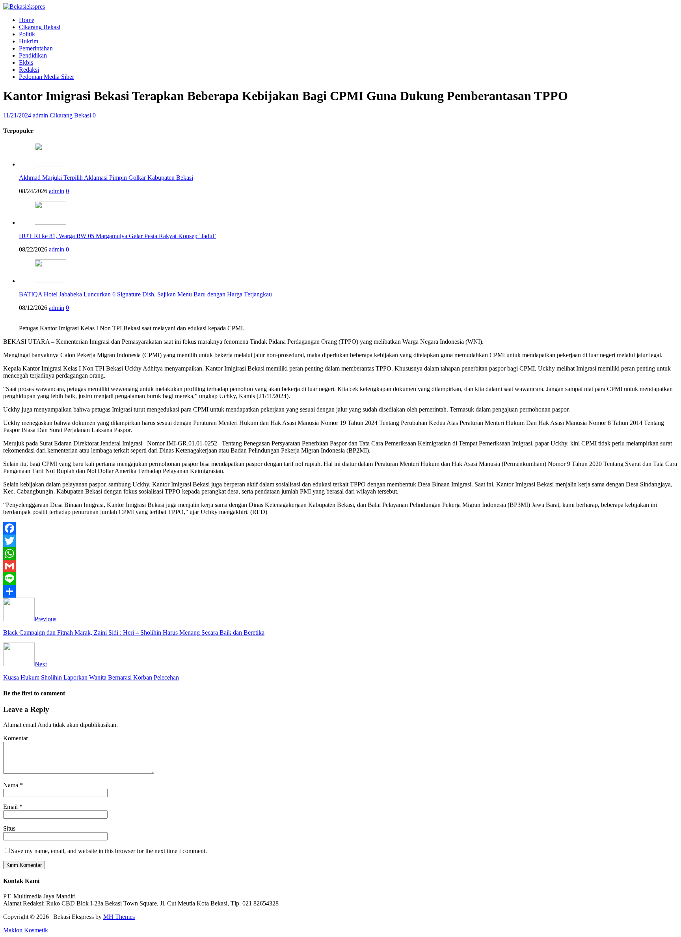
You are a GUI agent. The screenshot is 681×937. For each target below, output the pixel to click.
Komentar (15, 738)
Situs (9, 828)
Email (11, 806)
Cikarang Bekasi (39, 27)
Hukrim (28, 41)
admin (40, 115)
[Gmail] (340, 566)
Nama (11, 785)
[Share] (340, 591)
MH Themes (119, 916)
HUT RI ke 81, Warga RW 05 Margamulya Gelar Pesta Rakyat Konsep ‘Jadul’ (117, 236)
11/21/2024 (17, 115)
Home (26, 20)
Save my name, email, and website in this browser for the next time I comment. (109, 851)
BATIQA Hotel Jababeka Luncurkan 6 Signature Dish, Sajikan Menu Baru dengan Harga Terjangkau (145, 294)
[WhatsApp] (340, 553)
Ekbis (26, 62)
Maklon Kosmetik (25, 930)
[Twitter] (340, 541)
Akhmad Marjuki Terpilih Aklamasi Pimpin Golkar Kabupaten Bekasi (106, 177)
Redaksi (29, 69)
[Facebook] (340, 528)
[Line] (340, 578)
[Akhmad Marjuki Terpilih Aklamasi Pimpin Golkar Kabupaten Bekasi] (50, 164)
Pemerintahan (36, 48)
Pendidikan (33, 55)
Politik (27, 34)
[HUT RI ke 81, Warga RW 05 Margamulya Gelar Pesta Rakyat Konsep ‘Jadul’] (50, 222)
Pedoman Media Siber (46, 76)
